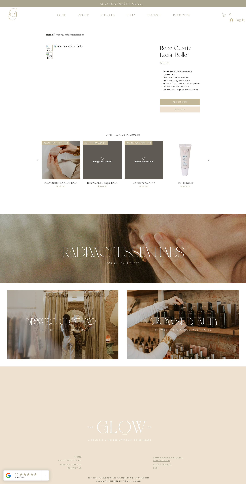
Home (49, 34)
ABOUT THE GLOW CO (69, 460)
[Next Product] (208, 163)
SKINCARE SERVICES (70, 464)
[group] (123, 169)
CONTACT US (75, 468)
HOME (78, 457)
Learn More (173, 70)
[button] (13, 14)
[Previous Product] (37, 163)
